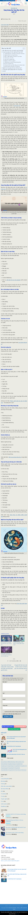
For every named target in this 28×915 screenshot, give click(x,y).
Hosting (3, 783)
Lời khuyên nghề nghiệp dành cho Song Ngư (12, 69)
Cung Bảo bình (19, 763)
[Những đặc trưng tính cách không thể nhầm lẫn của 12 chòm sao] (6, 649)
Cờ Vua (15, 770)
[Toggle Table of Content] (23, 48)
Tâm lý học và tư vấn (9, 57)
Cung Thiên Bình (4, 770)
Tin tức (2, 796)
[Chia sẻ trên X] (9, 661)
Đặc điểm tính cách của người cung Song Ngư (13, 50)
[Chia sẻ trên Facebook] (7, 661)
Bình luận (5, 682)
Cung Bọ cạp (3, 765)
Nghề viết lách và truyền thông (11, 55)
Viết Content (4, 804)
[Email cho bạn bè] (12, 661)
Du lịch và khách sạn (9, 63)
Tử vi (2, 801)
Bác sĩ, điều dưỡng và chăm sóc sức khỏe (13, 56)
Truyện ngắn (4, 799)
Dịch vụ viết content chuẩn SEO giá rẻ (10, 860)
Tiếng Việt (19, 0)
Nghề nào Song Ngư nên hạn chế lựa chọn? (12, 68)
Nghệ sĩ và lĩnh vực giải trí (10, 60)
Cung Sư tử (17, 768)
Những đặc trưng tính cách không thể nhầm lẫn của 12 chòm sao (6, 655)
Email (4, 699)
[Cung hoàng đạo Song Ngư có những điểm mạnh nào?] (18, 638)
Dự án (19, 770)
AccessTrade (4, 761)
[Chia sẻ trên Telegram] (20, 661)
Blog (10, 905)
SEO (2, 791)
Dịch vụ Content (16, 905)
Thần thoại (24, 770)
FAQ (22, 905)
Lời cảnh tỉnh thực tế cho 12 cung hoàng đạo (14, 746)
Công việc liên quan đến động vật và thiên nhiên (15, 65)
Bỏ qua (17, 913)
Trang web (5, 705)
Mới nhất (4, 732)
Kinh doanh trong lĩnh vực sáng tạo (12, 66)
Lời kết (4, 71)
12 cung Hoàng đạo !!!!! (21, 726)
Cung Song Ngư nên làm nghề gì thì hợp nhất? (13, 52)
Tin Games (3, 793)
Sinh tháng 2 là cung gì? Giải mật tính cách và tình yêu (6, 643)
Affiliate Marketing (11, 761)
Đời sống (3, 781)
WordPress (3, 806)
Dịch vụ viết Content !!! (8, 726)
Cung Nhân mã (23, 765)
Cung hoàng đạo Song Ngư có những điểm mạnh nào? (18, 643)
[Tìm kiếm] (26, 4)
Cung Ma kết (17, 765)
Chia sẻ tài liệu (4, 763)
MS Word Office (5, 788)
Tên (4, 693)
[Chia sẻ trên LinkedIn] (17, 661)
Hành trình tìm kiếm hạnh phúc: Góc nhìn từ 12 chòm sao (16, 754)
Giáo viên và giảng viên (9, 59)
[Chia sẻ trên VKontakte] (15, 661)
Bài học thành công (20, 761)
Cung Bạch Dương (11, 763)
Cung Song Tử (11, 768)
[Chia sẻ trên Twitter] (10, 661)
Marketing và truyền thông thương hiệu (13, 62)
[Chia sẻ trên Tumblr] (18, 661)
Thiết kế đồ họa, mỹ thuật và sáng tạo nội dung (14, 53)
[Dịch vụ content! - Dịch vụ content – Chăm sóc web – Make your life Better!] (14, 3)
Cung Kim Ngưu (10, 765)
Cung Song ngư (4, 768)
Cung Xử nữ (11, 770)
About (6, 905)
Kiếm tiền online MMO (6, 786)
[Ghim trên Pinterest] (14, 661)
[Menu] (2, 3)
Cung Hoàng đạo (14, 8)
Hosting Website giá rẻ (15, 729)
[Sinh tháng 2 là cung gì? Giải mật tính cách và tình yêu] (6, 638)
